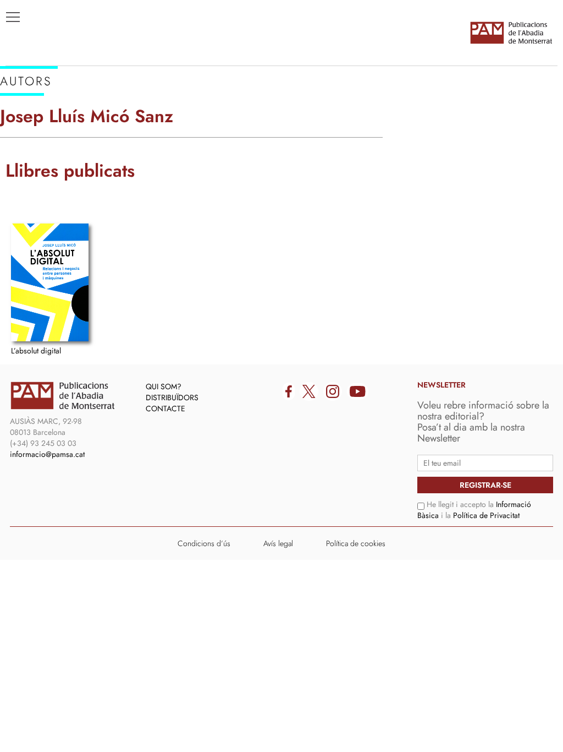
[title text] (511, 32)
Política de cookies (355, 543)
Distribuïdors (172, 397)
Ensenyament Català (61, 149)
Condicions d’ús (204, 543)
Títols (25, 116)
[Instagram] (332, 391)
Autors (28, 132)
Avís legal (278, 543)
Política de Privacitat (486, 515)
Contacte (165, 408)
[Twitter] (309, 391)
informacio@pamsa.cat (47, 454)
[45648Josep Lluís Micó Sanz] (50, 283)
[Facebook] (289, 391)
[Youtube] (357, 391)
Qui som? (163, 386)
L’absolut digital (36, 350)
